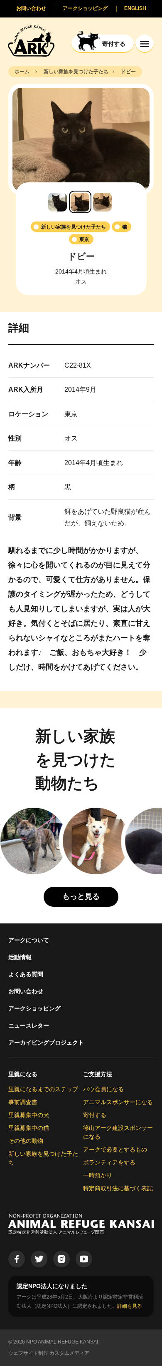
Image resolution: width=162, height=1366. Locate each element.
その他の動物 (25, 1140)
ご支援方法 (97, 1074)
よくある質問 (25, 974)
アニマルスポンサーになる (118, 1102)
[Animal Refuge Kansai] (31, 40)
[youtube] (84, 1259)
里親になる (22, 1074)
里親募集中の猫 (28, 1128)
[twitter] (39, 1259)
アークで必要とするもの (115, 1149)
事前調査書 (22, 1102)
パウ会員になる (103, 1089)
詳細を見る (129, 1306)
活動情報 (20, 957)
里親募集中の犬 (28, 1115)
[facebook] (16, 1259)
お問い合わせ (25, 991)
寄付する (94, 1115)
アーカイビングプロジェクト (46, 1042)
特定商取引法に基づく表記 (118, 1188)
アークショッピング (34, 1008)
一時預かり (97, 1175)
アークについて (28, 940)
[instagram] (61, 1259)
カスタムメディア (69, 1353)
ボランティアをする (109, 1162)
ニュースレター (28, 1025)
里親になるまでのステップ (43, 1089)
